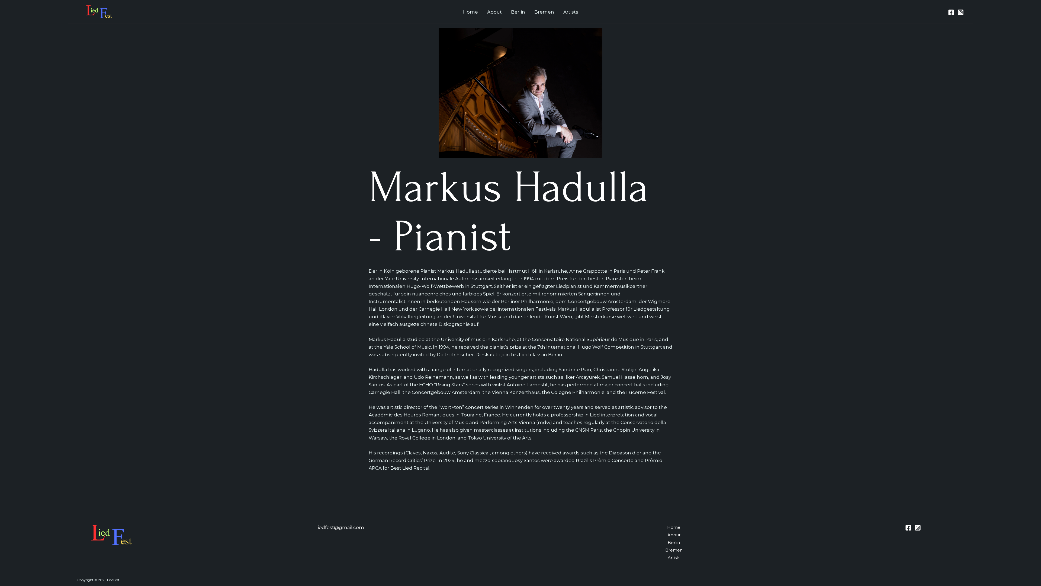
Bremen (544, 12)
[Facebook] (951, 12)
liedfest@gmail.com (340, 527)
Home (470, 12)
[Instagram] (961, 12)
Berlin (518, 12)
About (494, 12)
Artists (570, 12)
